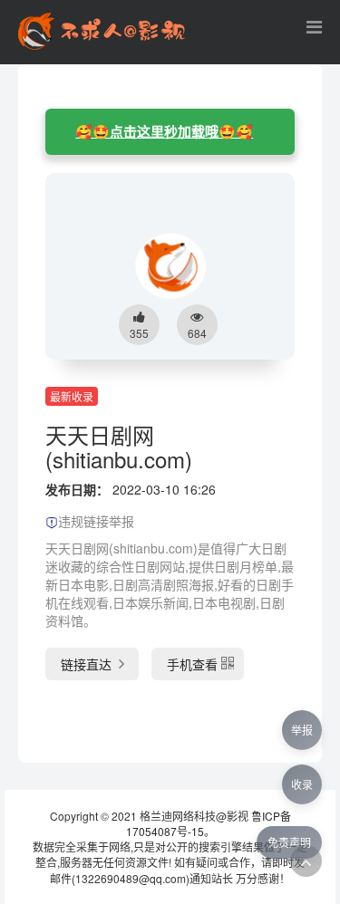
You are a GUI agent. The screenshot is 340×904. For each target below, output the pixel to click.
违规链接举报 (96, 521)
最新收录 (71, 396)
